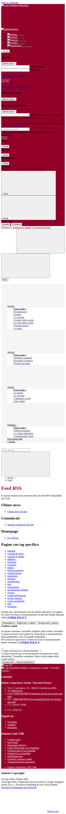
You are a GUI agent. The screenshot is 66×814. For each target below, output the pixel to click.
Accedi (5, 51)
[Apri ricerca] (40, 241)
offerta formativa (15, 570)
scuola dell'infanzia (16, 595)
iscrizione (12, 562)
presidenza (12, 576)
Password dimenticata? (12, 75)
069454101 (17, 691)
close (4, 280)
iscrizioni (11, 565)
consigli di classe (15, 553)
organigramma (14, 573)
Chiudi (5, 146)
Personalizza (8, 623)
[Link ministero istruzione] (14, 5)
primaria (11, 551)
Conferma (16, 224)
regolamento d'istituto (17, 590)
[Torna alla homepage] (33, 227)
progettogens (13, 581)
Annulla (5, 224)
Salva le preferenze (25, 662)
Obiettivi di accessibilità (18, 753)
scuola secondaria (15, 601)
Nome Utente (36, 66)
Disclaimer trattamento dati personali (19, 787)
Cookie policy (14, 739)
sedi (9, 604)
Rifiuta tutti (26, 623)
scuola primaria (14, 598)
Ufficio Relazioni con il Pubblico (23, 748)
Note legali (12, 742)
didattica (11, 559)
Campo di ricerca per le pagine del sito (19, 447)
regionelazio (13, 587)
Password (35, 70)
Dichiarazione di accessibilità (21, 750)
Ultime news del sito (17, 511)
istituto (10, 567)
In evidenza (13, 538)
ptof (9, 584)
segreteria (12, 606)
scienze (10, 592)
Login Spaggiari (16, 126)
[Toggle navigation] (25, 265)
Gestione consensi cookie (19, 759)
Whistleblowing (15, 756)
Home (10, 477)
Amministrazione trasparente (21, 762)
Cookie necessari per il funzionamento (20, 650)
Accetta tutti (48, 623)
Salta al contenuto (9, 2)
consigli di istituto (15, 556)
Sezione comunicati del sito (20, 524)
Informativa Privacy (17, 745)
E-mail (33, 114)
